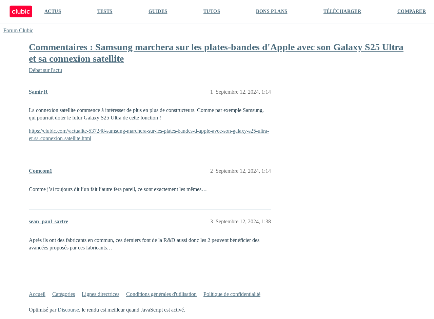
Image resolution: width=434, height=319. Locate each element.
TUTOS (211, 11)
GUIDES (158, 11)
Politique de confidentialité (231, 294)
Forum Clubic (18, 30)
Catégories (63, 294)
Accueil (37, 294)
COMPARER (411, 11)
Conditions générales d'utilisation (161, 294)
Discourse (68, 310)
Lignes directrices (100, 294)
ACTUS (52, 11)
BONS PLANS (271, 11)
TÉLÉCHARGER (342, 11)
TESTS (105, 11)
